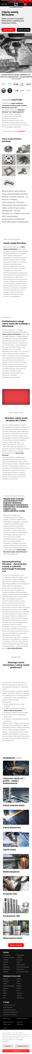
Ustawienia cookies (22, 1046)
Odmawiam (8, 1046)
